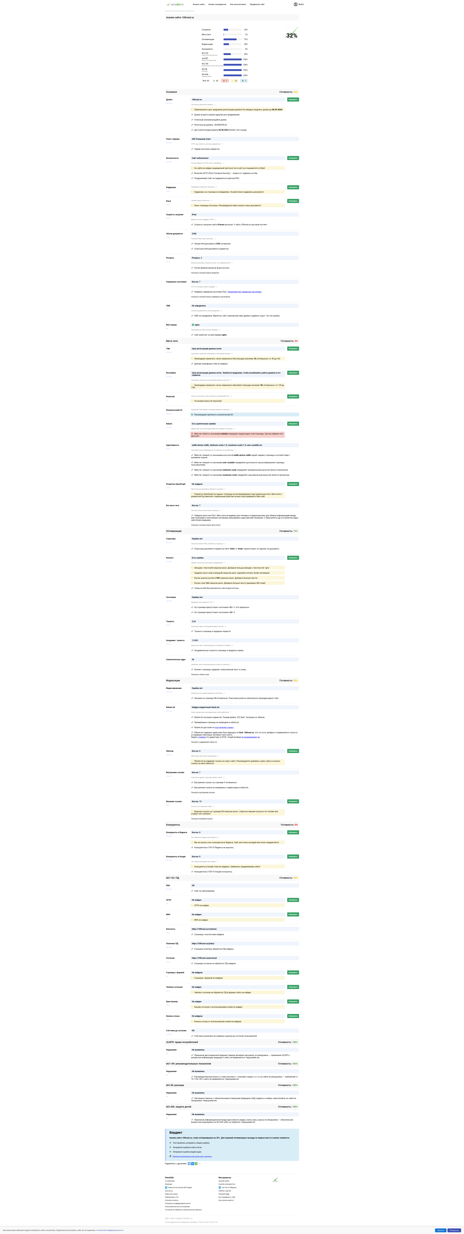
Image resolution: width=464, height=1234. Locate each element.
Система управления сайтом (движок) (206, 311)
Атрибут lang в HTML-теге (201, 200)
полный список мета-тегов (205, 525)
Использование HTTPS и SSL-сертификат (207, 163)
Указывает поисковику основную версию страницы (211, 409)
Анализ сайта (199, 4)
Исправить (293, 99)
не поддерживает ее (250, 737)
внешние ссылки (201, 819)
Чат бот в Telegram (229, 1187)
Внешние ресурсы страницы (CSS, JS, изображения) (211, 263)
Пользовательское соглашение (177, 1207)
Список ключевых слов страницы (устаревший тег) (211, 396)
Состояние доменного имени (203, 104)
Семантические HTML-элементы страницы (208, 544)
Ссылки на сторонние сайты (202, 806)
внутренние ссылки (203, 792)
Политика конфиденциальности (177, 1203)
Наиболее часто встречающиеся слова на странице (211, 664)
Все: (206, 81)
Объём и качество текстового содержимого (208, 563)
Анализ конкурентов (217, 4)
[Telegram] (189, 1163)
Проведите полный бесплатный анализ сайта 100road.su (192, 1156)
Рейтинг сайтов (225, 1191)
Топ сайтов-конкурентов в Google (204, 861)
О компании (169, 1181)
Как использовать (238, 4)
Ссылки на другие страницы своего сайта (207, 777)
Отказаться (454, 1230)
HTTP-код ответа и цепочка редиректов (206, 144)
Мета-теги (206, 34)
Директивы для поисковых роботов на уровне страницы (213, 429)
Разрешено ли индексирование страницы (208, 693)
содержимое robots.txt (204, 742)
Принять (440, 1230)
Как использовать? (226, 1200)
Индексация (207, 44)
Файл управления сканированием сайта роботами (211, 712)
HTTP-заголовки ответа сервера (204, 287)
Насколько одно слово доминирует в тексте (208, 626)
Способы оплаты (171, 1200)
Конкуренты (207, 49)
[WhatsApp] (196, 1163)
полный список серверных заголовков (210, 297)
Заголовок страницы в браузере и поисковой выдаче (211, 354)
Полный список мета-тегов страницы (206, 510)
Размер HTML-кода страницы (203, 239)
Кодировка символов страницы (204, 187)
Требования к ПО (171, 1197)
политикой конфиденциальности (110, 1230)
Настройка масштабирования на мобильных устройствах (213, 450)
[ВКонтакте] (192, 1163)
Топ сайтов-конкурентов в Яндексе (205, 837)
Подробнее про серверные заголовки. (245, 292)
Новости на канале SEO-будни (180, 1187)
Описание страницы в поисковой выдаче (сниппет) (211, 380)
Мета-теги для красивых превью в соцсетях (208, 489)
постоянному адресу (224, 727)
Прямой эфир (224, 1194)
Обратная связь (171, 1194)
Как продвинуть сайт (227, 1197)
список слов (200, 674)
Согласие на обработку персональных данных (183, 1210)
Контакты (169, 1191)
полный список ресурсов (205, 273)
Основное (206, 30)
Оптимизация (208, 39)
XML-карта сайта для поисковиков (205, 756)
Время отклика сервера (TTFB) (203, 219)
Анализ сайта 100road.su (184, 11)
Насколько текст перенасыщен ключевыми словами (212, 645)
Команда (168, 1184)
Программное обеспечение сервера (205, 330)
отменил (202, 737)
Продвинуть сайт (257, 4)
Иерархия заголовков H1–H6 (202, 602)
